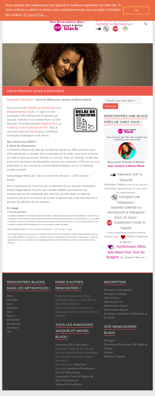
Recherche (110, 106)
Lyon (9, 303)
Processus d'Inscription (118, 289)
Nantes (11, 315)
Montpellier (13, 319)
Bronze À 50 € (39, 127)
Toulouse (12, 307)
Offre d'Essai (111, 297)
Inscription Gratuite (115, 293)
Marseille (12, 299)
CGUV (33, 131)
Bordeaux (12, 327)
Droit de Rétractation (67, 372)
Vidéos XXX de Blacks (68, 384)
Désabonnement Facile (21, 111)
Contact (108, 352)
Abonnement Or (113, 301)
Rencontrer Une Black (20, 99)
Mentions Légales (114, 356)
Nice (9, 311)
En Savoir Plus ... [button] (35, 14)
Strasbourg (13, 323)
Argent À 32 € (49, 123)
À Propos (109, 340)
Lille (9, 331)
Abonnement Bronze (116, 309)
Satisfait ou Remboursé (41, 107)
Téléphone (79, 364)
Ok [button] (136, 10)
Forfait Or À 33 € (17, 127)
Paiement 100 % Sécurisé (70, 344)
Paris (10, 295)
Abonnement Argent (116, 305)
